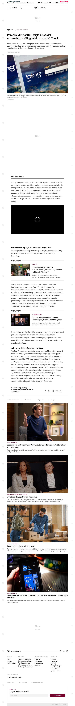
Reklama (37, 659)
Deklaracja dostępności (25, 667)
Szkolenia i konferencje (14, 677)
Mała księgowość (56, 665)
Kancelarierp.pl (55, 667)
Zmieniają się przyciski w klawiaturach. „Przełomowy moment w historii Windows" (47, 269)
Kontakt (9, 661)
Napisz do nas (11, 663)
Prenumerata (39, 663)
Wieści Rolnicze (55, 669)
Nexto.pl (53, 663)
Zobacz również (13, 400)
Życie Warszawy (56, 671)
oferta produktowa (37, 682)
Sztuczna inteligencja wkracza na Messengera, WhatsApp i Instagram (47, 318)
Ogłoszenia (38, 661)
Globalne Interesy (22, 30)
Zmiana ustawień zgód (25, 661)
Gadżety (34, 264)
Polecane (28, 400)
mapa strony (11, 682)
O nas (9, 659)
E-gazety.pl (54, 661)
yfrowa (43, 8)
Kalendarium (23, 682)
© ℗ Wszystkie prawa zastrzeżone (22, 389)
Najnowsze (42, 400)
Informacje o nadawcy (25, 665)
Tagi (52, 400)
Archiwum (38, 665)
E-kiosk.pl (53, 659)
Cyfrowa (13, 30)
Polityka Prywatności (24, 659)
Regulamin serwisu (24, 663)
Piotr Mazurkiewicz (17, 176)
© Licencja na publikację (19, 388)
